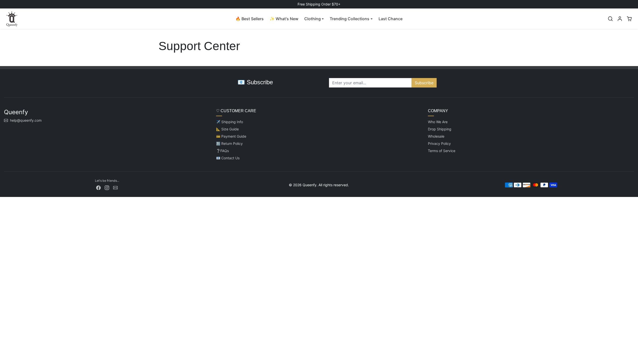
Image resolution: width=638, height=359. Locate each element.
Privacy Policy (439, 143)
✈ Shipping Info (229, 122)
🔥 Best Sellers (250, 18)
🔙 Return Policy (229, 143)
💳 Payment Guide (231, 136)
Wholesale (436, 136)
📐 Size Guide (227, 129)
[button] (610, 18)
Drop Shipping (439, 129)
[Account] (620, 18)
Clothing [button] (312, 18)
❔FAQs (222, 151)
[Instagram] (107, 187)
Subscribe (424, 82)
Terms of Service (441, 151)
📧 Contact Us (227, 158)
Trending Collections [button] (349, 18)
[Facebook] (98, 187)
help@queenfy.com (26, 120)
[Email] (115, 187)
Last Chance (390, 18)
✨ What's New (284, 18)
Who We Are (438, 122)
